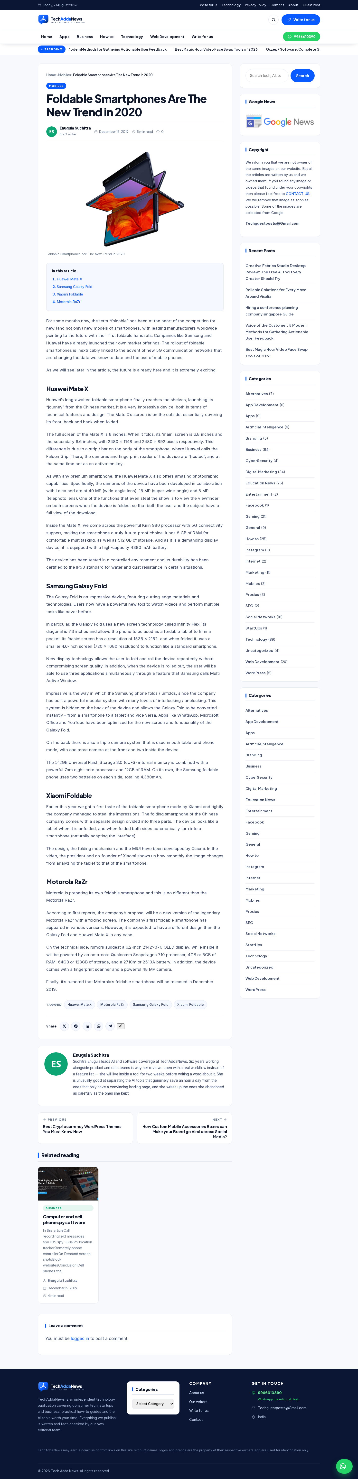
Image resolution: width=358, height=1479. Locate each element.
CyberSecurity (259, 460)
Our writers (198, 1402)
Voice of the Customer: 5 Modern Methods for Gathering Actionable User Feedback (276, 332)
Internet (253, 561)
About (293, 5)
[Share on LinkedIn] (87, 1026)
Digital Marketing (261, 471)
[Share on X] (64, 1026)
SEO (249, 605)
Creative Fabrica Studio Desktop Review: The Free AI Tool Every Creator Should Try (275, 272)
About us (196, 1393)
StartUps (253, 628)
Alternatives (256, 393)
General (252, 527)
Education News (260, 483)
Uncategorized (259, 650)
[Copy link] (120, 1026)
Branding (253, 438)
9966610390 (305, 37)
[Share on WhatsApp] (98, 1026)
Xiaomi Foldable (70, 294)
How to (107, 36)
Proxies (252, 594)
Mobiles (64, 75)
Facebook (254, 505)
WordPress (255, 672)
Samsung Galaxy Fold (74, 287)
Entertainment (258, 494)
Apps (64, 36)
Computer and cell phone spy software (64, 1219)
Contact (277, 5)
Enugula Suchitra (75, 128)
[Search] (273, 20)
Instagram (254, 549)
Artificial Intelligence (264, 427)
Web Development (167, 36)
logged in (80, 1338)
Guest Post (311, 5)
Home (46, 36)
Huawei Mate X (69, 279)
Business (85, 36)
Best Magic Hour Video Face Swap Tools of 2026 (179, 49)
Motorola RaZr (68, 302)
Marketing (254, 572)
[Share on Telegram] (110, 1026)
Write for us (208, 5)
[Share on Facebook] (75, 1026)
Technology (231, 5)
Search (302, 75)
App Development (262, 404)
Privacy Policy (255, 5)
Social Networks (260, 616)
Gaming (252, 516)
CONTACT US (297, 193)
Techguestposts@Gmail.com (282, 1408)
